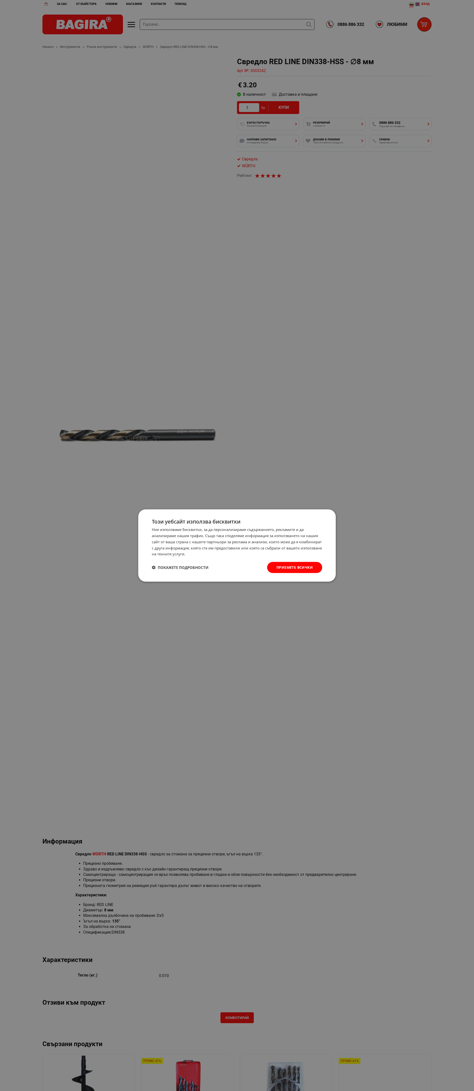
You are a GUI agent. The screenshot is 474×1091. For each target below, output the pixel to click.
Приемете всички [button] (294, 567)
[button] (180, 567)
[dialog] (237, 545)
